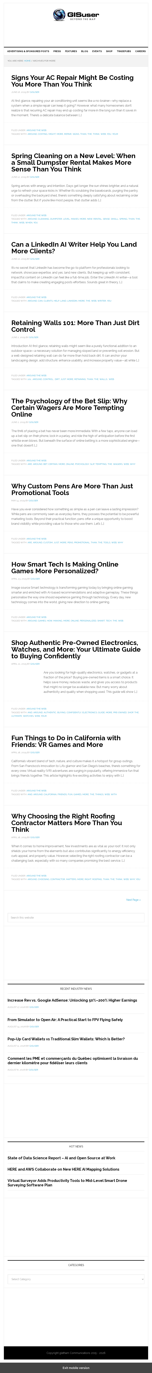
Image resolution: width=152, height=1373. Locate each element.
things (99, 794)
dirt (57, 379)
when (28, 222)
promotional (82, 542)
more (60, 134)
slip (92, 464)
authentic (50, 712)
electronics (89, 712)
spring (123, 219)
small (114, 219)
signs (76, 134)
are (30, 464)
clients (48, 301)
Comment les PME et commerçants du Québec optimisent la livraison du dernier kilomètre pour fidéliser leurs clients (73, 1060)
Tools (106, 542)
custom (48, 542)
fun (70, 794)
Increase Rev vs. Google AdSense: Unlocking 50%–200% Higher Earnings (72, 1000)
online (70, 464)
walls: (104, 379)
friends (62, 794)
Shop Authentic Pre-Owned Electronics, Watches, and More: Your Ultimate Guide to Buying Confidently (76, 649)
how (49, 620)
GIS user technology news (76, 15)
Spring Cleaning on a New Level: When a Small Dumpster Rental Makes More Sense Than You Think (73, 162)
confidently (74, 712)
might (52, 134)
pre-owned (120, 712)
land (63, 301)
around (32, 134)
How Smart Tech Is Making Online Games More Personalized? (64, 567)
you (109, 134)
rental (97, 219)
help (56, 301)
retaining (80, 379)
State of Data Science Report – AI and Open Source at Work (61, 1158)
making (57, 620)
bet (45, 464)
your (115, 134)
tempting (101, 464)
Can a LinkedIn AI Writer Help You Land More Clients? (74, 247)
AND (30, 712)
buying (61, 712)
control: (48, 379)
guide (101, 712)
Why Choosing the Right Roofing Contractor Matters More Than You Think (66, 822)
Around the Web (36, 130)
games (42, 620)
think (96, 134)
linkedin (72, 301)
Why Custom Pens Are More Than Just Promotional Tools (72, 489)
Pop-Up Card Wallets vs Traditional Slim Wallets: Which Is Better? (66, 1039)
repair (68, 134)
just (63, 379)
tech (109, 620)
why (132, 464)
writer (102, 301)
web (103, 134)
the (89, 134)
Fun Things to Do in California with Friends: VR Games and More (66, 741)
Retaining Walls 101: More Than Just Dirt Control (75, 326)
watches (28, 716)
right (88, 879)
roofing (97, 879)
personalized (88, 620)
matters (71, 879)
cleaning (43, 219)
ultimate (16, 716)
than (83, 134)
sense (106, 219)
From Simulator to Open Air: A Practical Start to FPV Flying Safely (65, 1020)
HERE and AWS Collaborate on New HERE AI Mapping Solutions (63, 1169)
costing (42, 134)
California (50, 794)
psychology (82, 464)
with (114, 794)
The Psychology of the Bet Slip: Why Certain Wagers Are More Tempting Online (69, 407)
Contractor (57, 879)
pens (70, 542)
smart (101, 620)
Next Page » (133, 899)
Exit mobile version (76, 1368)
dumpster (56, 219)
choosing (43, 879)
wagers (118, 464)
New (89, 219)
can (40, 301)
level (66, 219)
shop (130, 712)
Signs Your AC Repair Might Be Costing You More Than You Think (72, 81)
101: (30, 379)
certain (52, 464)
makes (75, 219)
